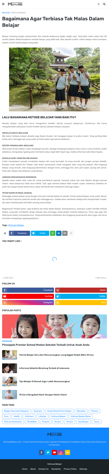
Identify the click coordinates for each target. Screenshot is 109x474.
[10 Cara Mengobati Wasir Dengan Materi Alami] (9, 395)
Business (38, 411)
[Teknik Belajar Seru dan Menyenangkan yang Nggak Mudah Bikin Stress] (9, 355)
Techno (69, 422)
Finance (94, 411)
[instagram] (61, 452)
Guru (6, 416)
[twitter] (48, 452)
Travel (96, 422)
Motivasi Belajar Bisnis (81, 416)
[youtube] (54, 452)
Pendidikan (32, 422)
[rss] (67, 452)
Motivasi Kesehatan (13, 422)
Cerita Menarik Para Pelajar (59, 411)
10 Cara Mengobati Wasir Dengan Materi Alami (43, 394)
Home (24, 469)
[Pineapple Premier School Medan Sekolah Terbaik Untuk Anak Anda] (54, 326)
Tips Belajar (83, 422)
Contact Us (43, 469)
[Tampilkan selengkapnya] (71, 233)
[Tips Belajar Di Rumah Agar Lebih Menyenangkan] (9, 381)
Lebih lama (100, 278)
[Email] (65, 233)
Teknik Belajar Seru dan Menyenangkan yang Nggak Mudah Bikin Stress (56, 355)
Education (81, 411)
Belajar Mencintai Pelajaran (16, 411)
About (33, 469)
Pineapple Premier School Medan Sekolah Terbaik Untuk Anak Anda (45, 344)
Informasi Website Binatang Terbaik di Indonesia (44, 368)
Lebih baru (8, 278)
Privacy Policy (70, 469)
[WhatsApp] (52, 233)
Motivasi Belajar (18, 13)
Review (57, 422)
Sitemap (83, 469)
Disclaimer (56, 469)
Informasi (29, 416)
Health (17, 416)
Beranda (6, 13)
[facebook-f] (41, 452)
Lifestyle (42, 416)
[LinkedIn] (58, 233)
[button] (3, 4)
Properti (45, 422)
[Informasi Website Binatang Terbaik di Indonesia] (9, 368)
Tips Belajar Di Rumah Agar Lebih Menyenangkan (44, 381)
